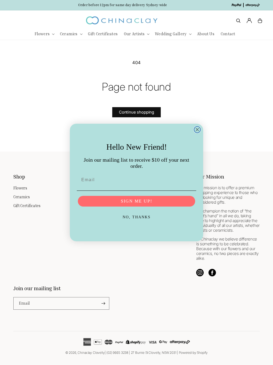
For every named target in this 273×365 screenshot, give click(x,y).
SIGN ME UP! (136, 201)
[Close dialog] (197, 129)
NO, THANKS (137, 217)
